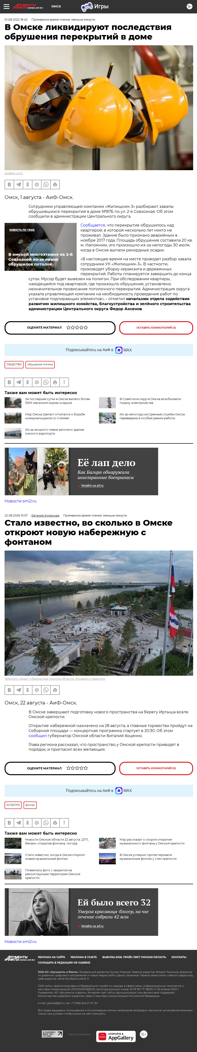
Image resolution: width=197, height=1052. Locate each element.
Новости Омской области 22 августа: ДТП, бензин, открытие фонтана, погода (57, 841)
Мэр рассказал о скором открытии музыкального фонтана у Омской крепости (152, 841)
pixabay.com (14, 173)
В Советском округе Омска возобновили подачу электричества (150, 401)
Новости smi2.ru (21, 501)
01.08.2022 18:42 (16, 19)
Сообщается (92, 225)
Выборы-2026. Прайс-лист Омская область (134, 957)
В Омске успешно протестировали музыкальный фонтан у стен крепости (148, 856)
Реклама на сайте (51, 957)
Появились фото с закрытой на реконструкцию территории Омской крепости (52, 874)
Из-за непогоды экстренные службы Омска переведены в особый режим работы (152, 416)
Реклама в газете (84, 957)
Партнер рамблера (79, 1034)
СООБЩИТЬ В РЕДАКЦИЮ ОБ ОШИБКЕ (64, 962)
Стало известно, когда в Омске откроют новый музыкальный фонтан (55, 856)
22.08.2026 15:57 (16, 515)
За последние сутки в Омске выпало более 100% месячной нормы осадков (57, 401)
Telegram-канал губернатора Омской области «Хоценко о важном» (55, 678)
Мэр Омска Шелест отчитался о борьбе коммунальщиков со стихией (55, 416)
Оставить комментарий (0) (156, 327)
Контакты (179, 957)
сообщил (38, 735)
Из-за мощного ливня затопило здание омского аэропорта (54, 431)
